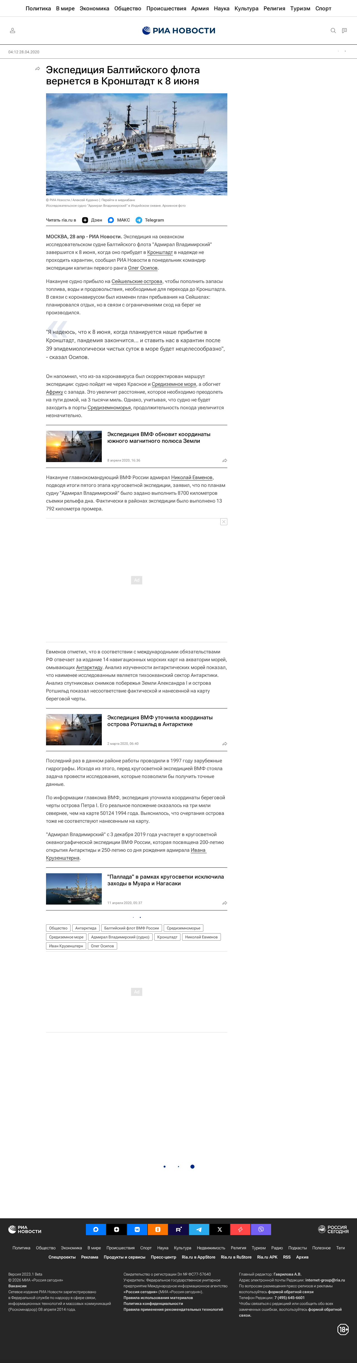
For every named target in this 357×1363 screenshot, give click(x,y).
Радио (277, 1247)
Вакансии (17, 1286)
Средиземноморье (183, 928)
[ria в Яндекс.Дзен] (117, 1229)
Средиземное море (66, 937)
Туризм (259, 1247)
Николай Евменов (192, 477)
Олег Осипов (143, 268)
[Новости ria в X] (220, 1229)
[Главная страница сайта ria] (179, 31)
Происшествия (121, 1247)
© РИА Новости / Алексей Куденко (72, 200)
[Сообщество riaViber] (261, 1229)
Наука (162, 1247)
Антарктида (86, 928)
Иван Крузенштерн (66, 946)
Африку (54, 392)
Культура (182, 1247)
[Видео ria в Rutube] (178, 1229)
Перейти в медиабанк (118, 200)
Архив (302, 1257)
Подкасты (297, 1247)
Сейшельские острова (137, 281)
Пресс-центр (163, 1257)
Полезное (321, 1247)
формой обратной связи (290, 1292)
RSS (287, 1257)
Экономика (71, 1247)
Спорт (146, 1247)
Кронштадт (160, 252)
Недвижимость (211, 1247)
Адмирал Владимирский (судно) (120, 937)
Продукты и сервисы (124, 1257)
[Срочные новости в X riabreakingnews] (240, 1229)
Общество (58, 928)
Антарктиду (89, 667)
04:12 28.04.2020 (23, 52)
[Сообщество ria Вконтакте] (137, 1229)
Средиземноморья (109, 407)
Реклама (89, 1257)
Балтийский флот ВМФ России (131, 928)
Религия (238, 1247)
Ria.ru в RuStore (236, 1257)
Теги (340, 1247)
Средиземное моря (174, 384)
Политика (21, 1247)
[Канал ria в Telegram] (199, 1229)
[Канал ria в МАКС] (96, 1229)
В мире (94, 1247)
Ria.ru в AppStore (198, 1257)
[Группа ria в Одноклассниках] (158, 1229)
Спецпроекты (62, 1257)
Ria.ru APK (267, 1257)
